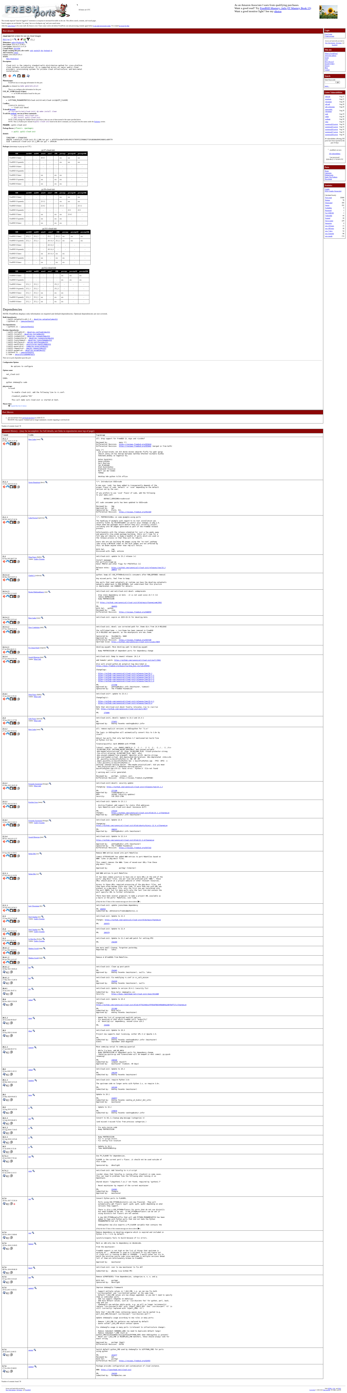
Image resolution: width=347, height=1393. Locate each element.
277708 (114, 685)
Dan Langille (326, 1390)
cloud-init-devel (30, 418)
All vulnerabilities (334, 154)
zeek (326, 114)
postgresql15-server (331, 127)
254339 (114, 981)
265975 (107, 924)
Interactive (328, 223)
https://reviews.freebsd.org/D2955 (134, 1361)
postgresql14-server (331, 124)
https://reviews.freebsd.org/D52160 (135, 512)
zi (29, 1108)
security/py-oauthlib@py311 (38, 344)
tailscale (327, 97)
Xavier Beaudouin (34, 482)
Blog (326, 68)
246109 (114, 1073)
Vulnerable (328, 216)
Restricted (328, 210)
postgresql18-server (331, 135)
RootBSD (334, 45)
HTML (330, 1388)
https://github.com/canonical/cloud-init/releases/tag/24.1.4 (126, 681)
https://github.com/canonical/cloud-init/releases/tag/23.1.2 (135, 787)
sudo (31, 51)
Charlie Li (31, 575)
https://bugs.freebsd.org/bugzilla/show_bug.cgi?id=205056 (122, 666)
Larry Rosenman (33, 906)
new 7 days (328, 231)
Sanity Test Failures (331, 177)
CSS (334, 1388)
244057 (114, 1098)
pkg (42, 51)
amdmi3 (31, 1288)
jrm (29, 989)
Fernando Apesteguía (35, 784)
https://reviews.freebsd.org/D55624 (135, 444)
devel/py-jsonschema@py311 (40, 340)
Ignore (327, 205)
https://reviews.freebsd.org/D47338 (135, 640)
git (51, 51)
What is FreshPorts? (331, 54)
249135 (114, 1038)
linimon (30, 1244)
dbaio (30, 1031)
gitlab (327, 117)
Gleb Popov (32, 719)
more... (327, 86)
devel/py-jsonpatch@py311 (38, 336)
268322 (114, 829)
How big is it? (329, 62)
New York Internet (330, 43)
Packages (97, 122)
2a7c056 (17, 49)
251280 (114, 1009)
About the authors (330, 56)
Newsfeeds (328, 179)
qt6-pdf (327, 104)
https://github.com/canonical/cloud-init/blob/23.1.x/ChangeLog (140, 813)
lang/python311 (27, 321)
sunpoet (30, 1048)
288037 (114, 570)
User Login (328, 34)
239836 (114, 1111)
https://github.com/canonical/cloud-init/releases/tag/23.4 (125, 703)
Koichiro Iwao (33, 802)
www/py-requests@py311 (36, 348)
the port (12, 109)
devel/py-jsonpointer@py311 (41, 338)
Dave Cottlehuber (34, 627)
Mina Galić (37, 659)
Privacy (327, 66)
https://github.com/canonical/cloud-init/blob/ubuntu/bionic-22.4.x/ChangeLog (131, 826)
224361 (114, 1189)
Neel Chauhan (33, 917)
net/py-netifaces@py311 (37, 342)
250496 (107, 1025)
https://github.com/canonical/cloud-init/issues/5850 (135, 642)
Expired (327, 218)
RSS (339, 1388)
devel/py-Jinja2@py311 (34, 334)
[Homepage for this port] (4, 77)
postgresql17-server (331, 132)
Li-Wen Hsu (32, 939)
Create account (329, 36)
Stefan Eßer (32, 854)
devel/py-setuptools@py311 (46, 319)
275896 (107, 713)
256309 (114, 942)
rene (29, 1233)
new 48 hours (329, 228)
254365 (114, 970)
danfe (30, 1018)
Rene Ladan (32, 439)
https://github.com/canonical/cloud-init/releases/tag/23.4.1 (126, 701)
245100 (114, 1087)
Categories (328, 173)
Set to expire (329, 221)
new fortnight (329, 234)
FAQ (326, 60)
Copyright (312, 1390)
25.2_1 (5, 39)
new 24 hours (329, 226)
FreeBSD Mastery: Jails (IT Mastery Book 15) (285, 8)
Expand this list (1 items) (18, 406)
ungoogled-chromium (328, 110)
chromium (328, 102)
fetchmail (47, 51)
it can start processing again (102, 26)
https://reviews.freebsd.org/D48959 (135, 612)
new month (328, 236)
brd (29, 967)
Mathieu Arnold (33, 949)
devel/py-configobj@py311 (38, 332)
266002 (103, 909)
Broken (327, 200)
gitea (326, 122)
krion (30, 1095)
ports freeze (11, 26)
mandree (31, 1081)
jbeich (30, 1268)
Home (327, 171)
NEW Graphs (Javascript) (333, 191)
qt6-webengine (330, 107)
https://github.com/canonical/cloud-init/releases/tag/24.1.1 (126, 675)
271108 (114, 791)
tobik (30, 1171)
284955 (114, 606)
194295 (114, 1373)
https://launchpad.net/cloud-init (116, 1370)
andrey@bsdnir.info (18, 42)
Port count (328, 198)
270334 (114, 811)
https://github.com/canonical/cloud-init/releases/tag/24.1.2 (126, 677)
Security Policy (330, 64)
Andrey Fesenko (39, 559)
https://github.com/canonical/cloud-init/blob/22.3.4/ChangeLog (125, 840)
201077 (114, 1355)
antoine (30, 1350)
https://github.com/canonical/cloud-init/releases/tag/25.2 (138, 568)
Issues (327, 58)
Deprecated (328, 203)
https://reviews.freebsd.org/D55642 (135, 446)
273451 (114, 722)
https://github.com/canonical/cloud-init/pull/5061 (137, 660)
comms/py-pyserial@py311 (37, 346)
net (9, 39)
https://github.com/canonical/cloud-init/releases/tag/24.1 (125, 673)
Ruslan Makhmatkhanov (36, 592)
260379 (107, 933)
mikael (30, 1000)
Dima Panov (32, 557)
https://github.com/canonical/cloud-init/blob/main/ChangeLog (133, 920)
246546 (114, 1060)
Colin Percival (33, 518)
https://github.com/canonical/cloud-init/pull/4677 (124, 709)
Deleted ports (329, 175)
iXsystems (339, 43)
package (13, 113)
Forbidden (328, 208)
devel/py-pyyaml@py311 (35, 350)
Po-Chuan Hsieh (33, 648)
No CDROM (329, 213)
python (16, 53)
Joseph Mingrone (34, 657)
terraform (328, 99)
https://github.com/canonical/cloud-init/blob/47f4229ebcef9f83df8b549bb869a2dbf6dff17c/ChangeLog (141, 1005)
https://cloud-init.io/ (12, 59)
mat (29, 1119)
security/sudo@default (25, 354)
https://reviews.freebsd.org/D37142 (135, 848)
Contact (327, 70)
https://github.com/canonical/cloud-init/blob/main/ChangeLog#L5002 (131, 603)
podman (327, 119)
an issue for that (124, 26)
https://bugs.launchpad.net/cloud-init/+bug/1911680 (135, 994)
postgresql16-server (331, 129)
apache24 (37, 51)
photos (278, 11)
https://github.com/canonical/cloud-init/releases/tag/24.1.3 (126, 679)
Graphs (327, 189)
